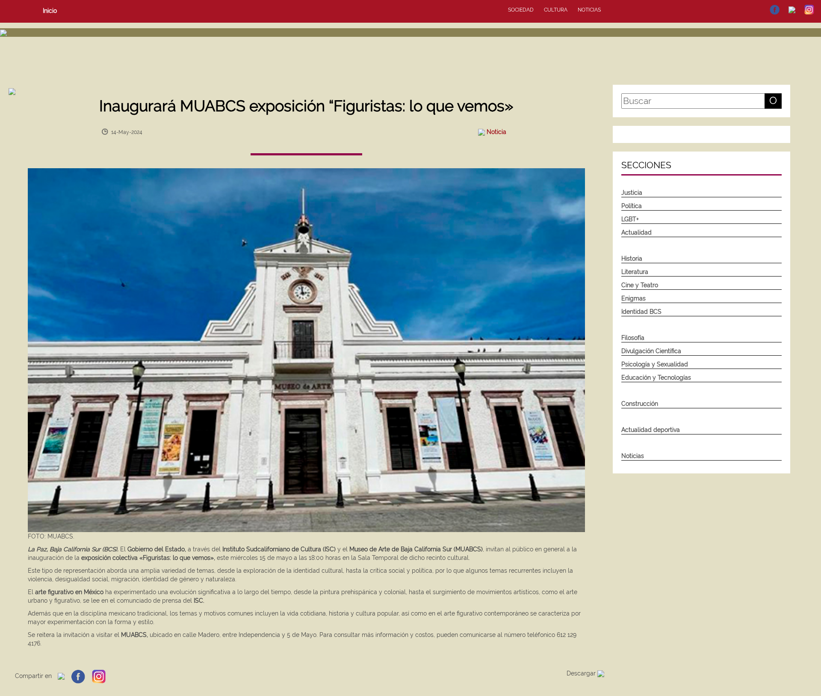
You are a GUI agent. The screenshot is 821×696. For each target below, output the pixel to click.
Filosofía (632, 337)
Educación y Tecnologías (656, 377)
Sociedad (521, 10)
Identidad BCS (641, 311)
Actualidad (636, 232)
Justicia (631, 192)
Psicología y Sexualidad (654, 364)
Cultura (555, 10)
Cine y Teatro (639, 285)
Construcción (639, 403)
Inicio (50, 10)
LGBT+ (630, 219)
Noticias (589, 10)
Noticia (496, 131)
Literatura (634, 271)
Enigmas (633, 298)
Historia (631, 258)
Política (631, 205)
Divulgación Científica (651, 351)
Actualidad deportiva (650, 429)
